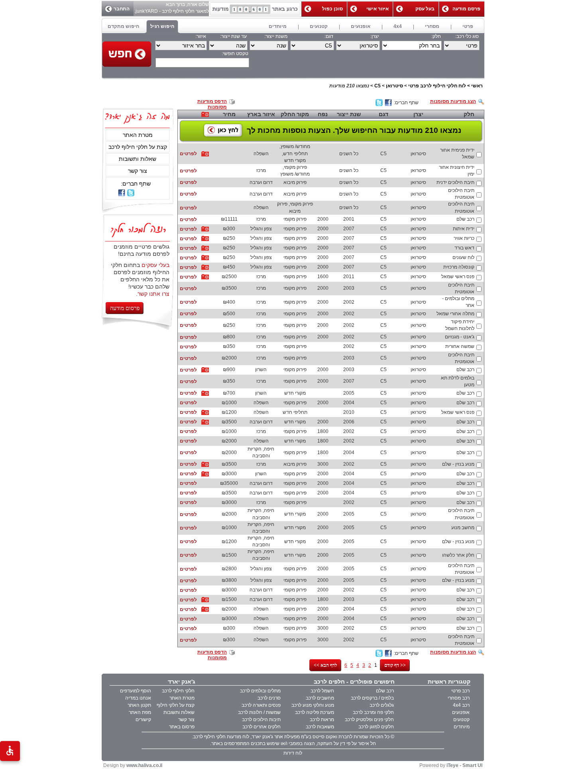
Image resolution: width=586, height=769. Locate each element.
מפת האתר (140, 712)
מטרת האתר (138, 135)
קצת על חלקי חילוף (176, 705)
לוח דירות (292, 753)
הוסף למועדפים (135, 691)
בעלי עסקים (155, 265)
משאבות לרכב (320, 726)
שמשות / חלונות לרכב (259, 712)
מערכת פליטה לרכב (314, 712)
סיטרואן (394, 86)
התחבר (122, 9)
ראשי (477, 86)
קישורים (143, 719)
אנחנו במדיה (138, 698)
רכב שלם (385, 691)
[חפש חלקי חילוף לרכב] (126, 54)
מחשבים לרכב (320, 698)
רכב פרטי (460, 691)
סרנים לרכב (269, 698)
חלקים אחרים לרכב (261, 726)
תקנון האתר (139, 705)
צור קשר (137, 171)
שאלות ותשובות (137, 159)
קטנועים (461, 719)
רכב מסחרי (459, 698)
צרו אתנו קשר (153, 294)
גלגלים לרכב (382, 705)
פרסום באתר (182, 726)
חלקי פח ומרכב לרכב (373, 712)
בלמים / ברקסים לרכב (372, 698)
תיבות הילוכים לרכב (261, 719)
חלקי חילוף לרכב (178, 691)
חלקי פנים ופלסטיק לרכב (369, 719)
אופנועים (461, 712)
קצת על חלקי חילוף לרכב (137, 147)
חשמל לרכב (322, 691)
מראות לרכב (322, 719)
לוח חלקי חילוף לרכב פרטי (437, 86)
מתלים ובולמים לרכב (260, 691)
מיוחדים (462, 726)
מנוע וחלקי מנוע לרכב (312, 705)
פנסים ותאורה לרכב (261, 705)
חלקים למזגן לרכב (376, 726)
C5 (377, 86)
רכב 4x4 (461, 705)
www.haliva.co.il (144, 765)
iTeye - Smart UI (464, 765)
